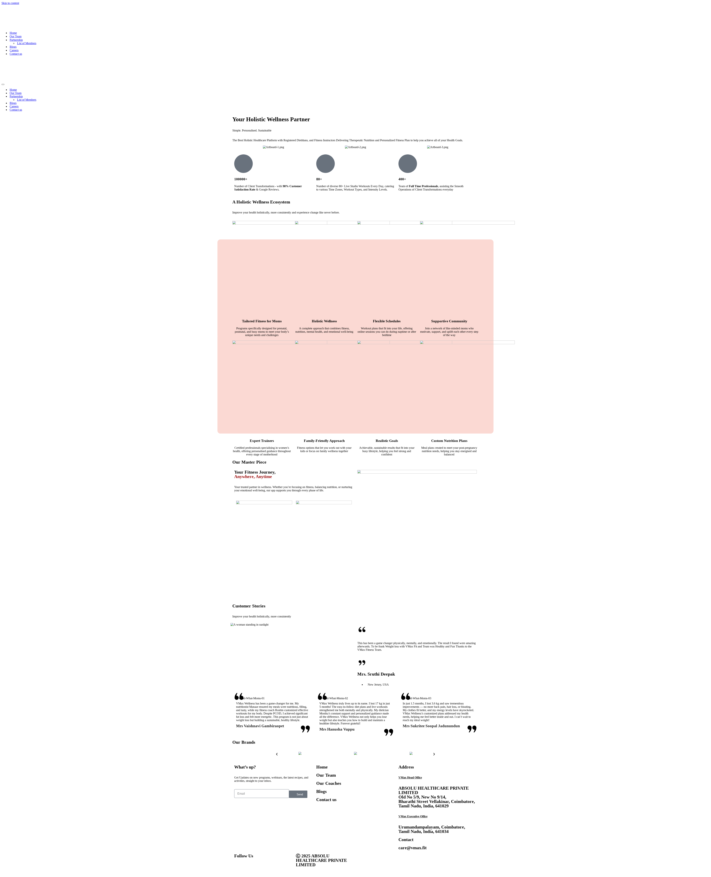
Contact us (16, 33)
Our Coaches (328, 743)
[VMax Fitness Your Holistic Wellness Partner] (12, 6)
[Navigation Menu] (2, 44)
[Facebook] (238, 826)
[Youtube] (248, 826)
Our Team (15, 16)
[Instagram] (258, 826)
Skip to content (10, 3)
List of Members (26, 23)
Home (13, 12)
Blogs (13, 26)
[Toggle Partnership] (708, 56)
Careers (14, 30)
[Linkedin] (268, 826)
